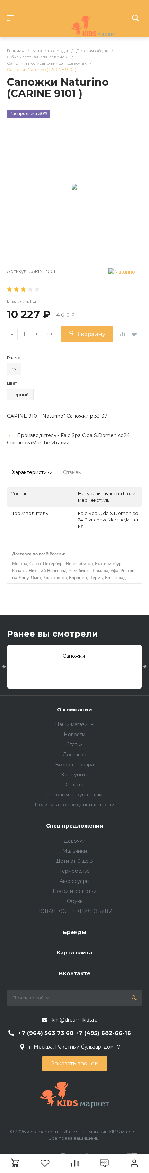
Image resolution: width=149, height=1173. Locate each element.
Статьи (74, 744)
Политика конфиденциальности (75, 805)
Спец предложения (74, 825)
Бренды (74, 932)
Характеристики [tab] (32, 472)
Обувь (74, 901)
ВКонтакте (74, 973)
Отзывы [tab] (72, 472)
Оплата (74, 785)
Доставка (74, 754)
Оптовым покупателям (74, 795)
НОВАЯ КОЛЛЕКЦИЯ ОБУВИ (74, 911)
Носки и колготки (75, 891)
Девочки (75, 841)
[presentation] (4, 667)
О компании (74, 709)
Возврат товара (74, 764)
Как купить (74, 775)
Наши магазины (74, 724)
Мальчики (74, 851)
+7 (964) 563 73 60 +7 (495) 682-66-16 (74, 1033)
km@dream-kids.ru (75, 1020)
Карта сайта (74, 952)
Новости (74, 734)
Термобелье (74, 871)
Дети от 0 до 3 (74, 861)
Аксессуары (74, 881)
